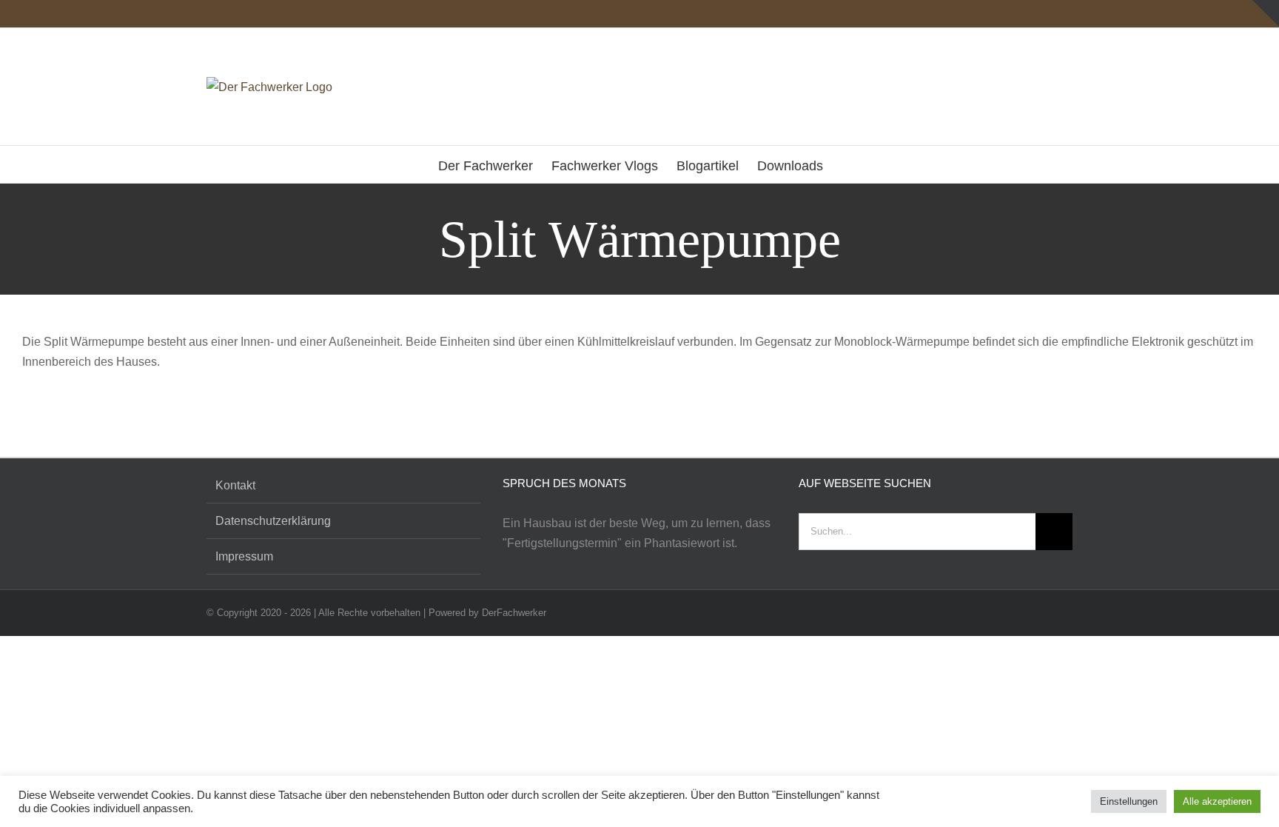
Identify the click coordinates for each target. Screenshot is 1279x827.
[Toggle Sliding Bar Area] (1265, 13)
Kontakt (235, 485)
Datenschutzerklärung (273, 521)
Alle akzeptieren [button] (1217, 801)
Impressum (244, 556)
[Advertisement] (803, 83)
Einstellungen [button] (1129, 801)
